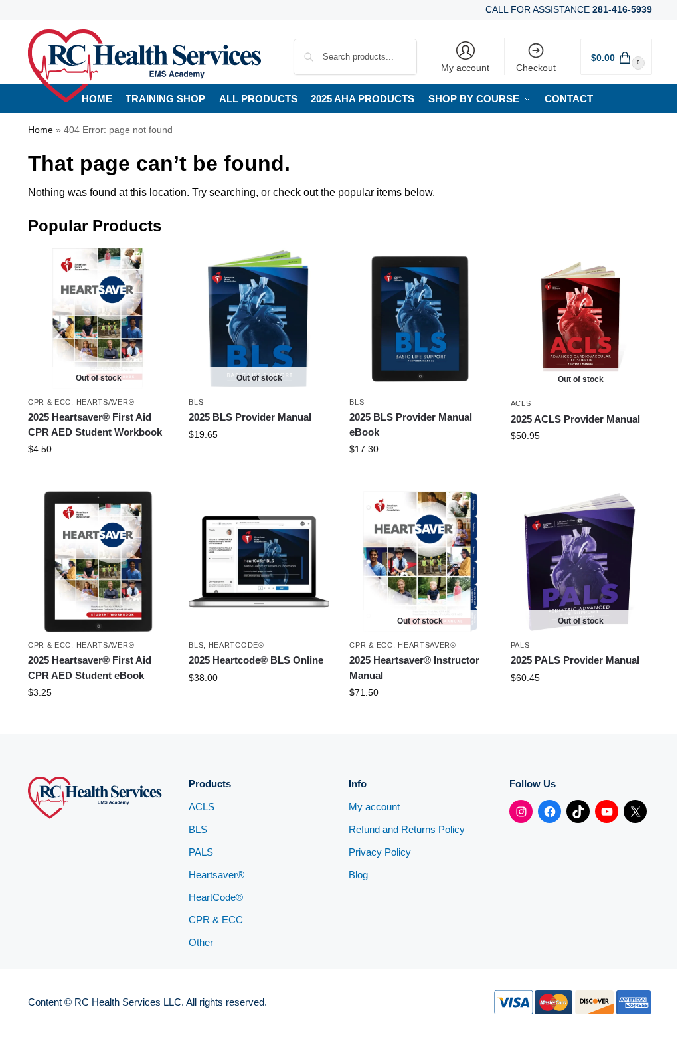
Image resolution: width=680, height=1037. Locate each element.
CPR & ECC (49, 402)
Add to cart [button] (420, 477)
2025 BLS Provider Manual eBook (410, 424)
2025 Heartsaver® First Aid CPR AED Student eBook (89, 667)
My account (465, 67)
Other (201, 942)
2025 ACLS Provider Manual (575, 418)
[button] (616, 57)
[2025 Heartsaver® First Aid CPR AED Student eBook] (98, 561)
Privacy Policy (380, 852)
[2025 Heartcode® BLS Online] (259, 561)
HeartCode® (236, 645)
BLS (196, 402)
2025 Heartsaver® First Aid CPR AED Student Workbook (95, 424)
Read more (98, 477)
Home (40, 130)
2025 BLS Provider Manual (250, 417)
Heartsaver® (105, 402)
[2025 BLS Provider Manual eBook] (419, 318)
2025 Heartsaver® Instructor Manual (414, 667)
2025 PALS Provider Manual (575, 660)
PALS (520, 645)
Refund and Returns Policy (407, 829)
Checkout (536, 67)
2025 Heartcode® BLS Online (256, 660)
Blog (358, 874)
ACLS (521, 403)
